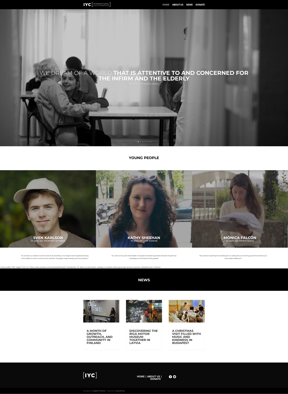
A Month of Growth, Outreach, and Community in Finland (99, 337)
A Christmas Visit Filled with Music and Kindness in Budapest (186, 337)
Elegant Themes (99, 391)
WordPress (120, 391)
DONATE (200, 5)
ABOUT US (177, 5)
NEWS (189, 5)
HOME (165, 5)
